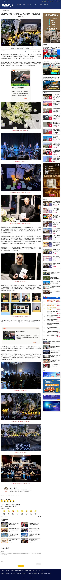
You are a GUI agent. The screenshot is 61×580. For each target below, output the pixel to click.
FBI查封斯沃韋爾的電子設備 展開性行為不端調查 (56, 124)
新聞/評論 (19, 4)
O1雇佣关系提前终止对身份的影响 (56, 251)
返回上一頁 (21, 565)
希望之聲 (29, 573)
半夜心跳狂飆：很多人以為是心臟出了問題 (56, 210)
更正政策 (7, 570)
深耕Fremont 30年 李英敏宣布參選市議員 (56, 244)
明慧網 (42, 573)
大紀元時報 (24, 573)
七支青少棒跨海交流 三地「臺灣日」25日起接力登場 (56, 96)
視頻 (41, 4)
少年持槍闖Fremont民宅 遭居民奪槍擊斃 (56, 138)
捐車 (48, 1)
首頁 (1, 10)
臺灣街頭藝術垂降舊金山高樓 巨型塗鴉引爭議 (56, 158)
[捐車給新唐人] (51, 42)
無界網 (49, 573)
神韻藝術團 (18, 573)
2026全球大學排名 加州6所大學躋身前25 (56, 230)
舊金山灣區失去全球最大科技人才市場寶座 (56, 103)
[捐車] (51, 392)
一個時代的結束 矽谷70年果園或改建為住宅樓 (56, 145)
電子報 (56, 1)
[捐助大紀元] (51, 399)
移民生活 (29, 4)
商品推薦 (46, 4)
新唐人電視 (13, 573)
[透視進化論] (51, 197)
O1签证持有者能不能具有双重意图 (56, 237)
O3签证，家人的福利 (56, 264)
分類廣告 (36, 4)
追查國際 (7, 573)
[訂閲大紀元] (51, 377)
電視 (42, 1)
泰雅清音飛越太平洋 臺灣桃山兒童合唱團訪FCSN (56, 110)
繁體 (59, 1)
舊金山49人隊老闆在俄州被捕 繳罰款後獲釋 (56, 131)
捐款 (50, 1)
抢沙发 (39, 516)
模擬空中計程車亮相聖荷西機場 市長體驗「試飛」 (56, 117)
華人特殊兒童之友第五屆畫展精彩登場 (56, 151)
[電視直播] (51, 410)
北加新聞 (5, 10)
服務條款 (12, 570)
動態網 (45, 573)
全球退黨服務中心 (35, 573)
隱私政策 (17, 570)
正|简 (39, 51)
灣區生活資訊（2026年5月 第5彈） (56, 258)
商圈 (53, 1)
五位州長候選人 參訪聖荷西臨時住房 (12, 504)
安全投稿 (21, 570)
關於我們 (2, 570)
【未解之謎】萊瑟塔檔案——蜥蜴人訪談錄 (56, 216)
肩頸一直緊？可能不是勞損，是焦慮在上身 (56, 223)
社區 (24, 4)
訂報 (45, 1)
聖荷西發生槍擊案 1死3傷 (10, 506)
